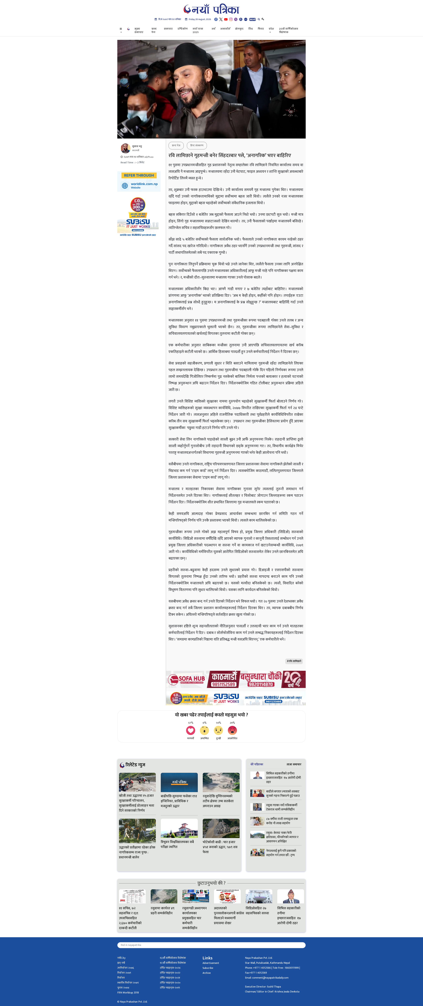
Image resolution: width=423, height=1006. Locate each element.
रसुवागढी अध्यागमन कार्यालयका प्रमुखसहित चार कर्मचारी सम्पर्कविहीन (194, 918)
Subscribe (208, 968)
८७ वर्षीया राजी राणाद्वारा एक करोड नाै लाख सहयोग (282, 821)
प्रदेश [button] (271, 28)
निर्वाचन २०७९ (124, 973)
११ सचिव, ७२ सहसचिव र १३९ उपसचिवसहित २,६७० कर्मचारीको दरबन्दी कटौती (130, 918)
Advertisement (211, 963)
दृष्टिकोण (183, 28)
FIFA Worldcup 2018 (128, 992)
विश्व (250, 28)
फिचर (261, 28)
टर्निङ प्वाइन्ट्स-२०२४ (170, 968)
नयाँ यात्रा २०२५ (198, 30)
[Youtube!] (226, 19)
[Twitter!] (221, 19)
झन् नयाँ (121, 963)
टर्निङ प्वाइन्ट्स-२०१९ (170, 988)
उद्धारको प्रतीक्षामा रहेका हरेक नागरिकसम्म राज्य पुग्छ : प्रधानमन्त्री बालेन (137, 852)
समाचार (168, 28)
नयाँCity (121, 958)
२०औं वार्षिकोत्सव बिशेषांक (288, 30)
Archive (207, 973)
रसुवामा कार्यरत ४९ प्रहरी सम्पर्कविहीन (162, 911)
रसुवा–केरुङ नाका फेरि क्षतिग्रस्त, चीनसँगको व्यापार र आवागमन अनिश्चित (282, 837)
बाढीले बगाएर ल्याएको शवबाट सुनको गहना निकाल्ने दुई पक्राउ (283, 793)
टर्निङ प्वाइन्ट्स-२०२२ (170, 973)
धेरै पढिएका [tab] (256, 764)
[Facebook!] (216, 19)
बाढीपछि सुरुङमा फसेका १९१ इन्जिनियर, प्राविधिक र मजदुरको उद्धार (179, 801)
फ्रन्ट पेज (154, 30)
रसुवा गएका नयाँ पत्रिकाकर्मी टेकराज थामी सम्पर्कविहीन (281, 807)
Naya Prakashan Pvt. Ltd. (258, 958)
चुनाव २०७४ (123, 988)
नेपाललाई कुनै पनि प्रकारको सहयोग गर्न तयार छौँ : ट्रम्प (281, 853)
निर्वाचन (121, 978)
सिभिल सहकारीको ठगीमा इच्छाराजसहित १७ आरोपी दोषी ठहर (283, 777)
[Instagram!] (230, 19)
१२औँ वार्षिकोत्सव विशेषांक (173, 963)
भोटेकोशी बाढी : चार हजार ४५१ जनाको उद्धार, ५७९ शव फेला (220, 847)
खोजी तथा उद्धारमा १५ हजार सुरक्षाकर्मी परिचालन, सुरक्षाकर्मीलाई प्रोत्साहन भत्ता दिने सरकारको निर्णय (136, 803)
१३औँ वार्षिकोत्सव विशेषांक (173, 958)
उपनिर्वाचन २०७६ (125, 968)
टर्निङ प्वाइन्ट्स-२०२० (170, 983)
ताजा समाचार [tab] (294, 764)
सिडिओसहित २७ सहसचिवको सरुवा (257, 911)
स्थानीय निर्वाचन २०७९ (128, 983)
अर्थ (213, 28)
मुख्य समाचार (139, 30)
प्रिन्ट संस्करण (196, 145)
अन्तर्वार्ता (225, 28)
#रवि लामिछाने (294, 661)
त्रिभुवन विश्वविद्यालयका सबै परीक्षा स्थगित (177, 844)
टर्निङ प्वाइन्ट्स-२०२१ (170, 978)
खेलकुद (239, 28)
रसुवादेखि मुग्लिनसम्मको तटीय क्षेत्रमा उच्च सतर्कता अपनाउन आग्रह (218, 801)
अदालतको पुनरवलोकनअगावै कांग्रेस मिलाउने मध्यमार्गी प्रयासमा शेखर (227, 916)
